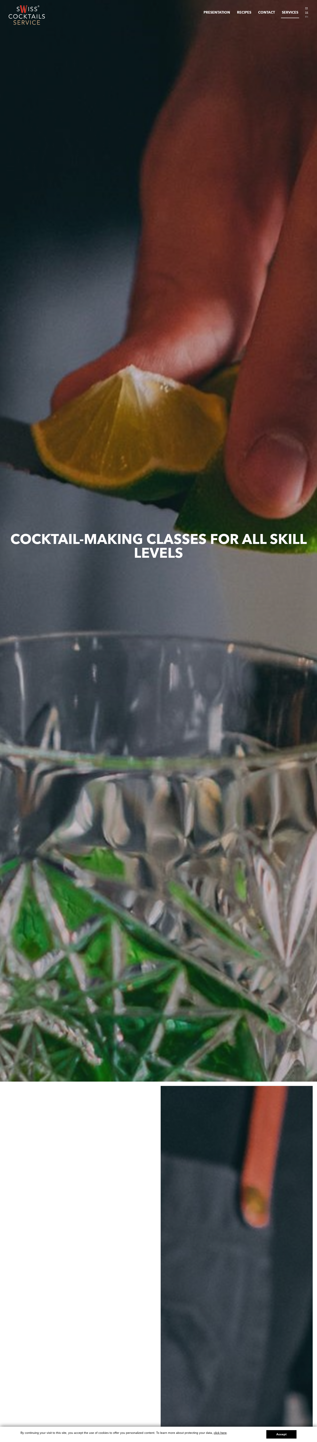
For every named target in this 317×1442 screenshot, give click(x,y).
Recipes (244, 12)
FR (306, 8)
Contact (266, 12)
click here (220, 1432)
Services (290, 12)
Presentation (217, 12)
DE (306, 12)
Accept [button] (281, 1434)
